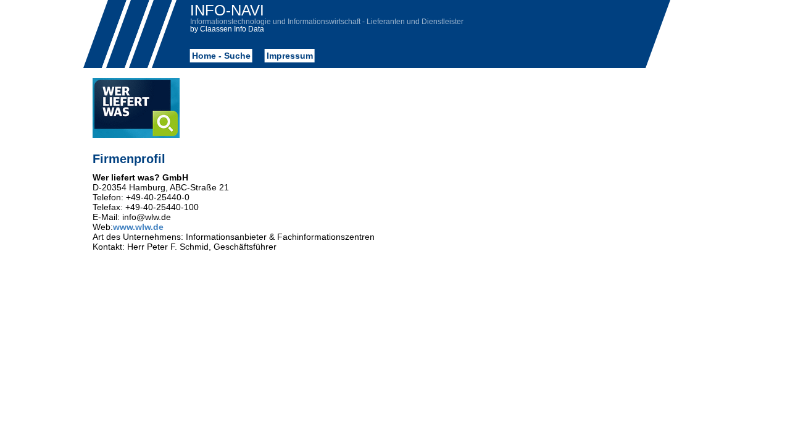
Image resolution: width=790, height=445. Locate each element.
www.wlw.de (138, 227)
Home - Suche (220, 56)
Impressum (289, 56)
